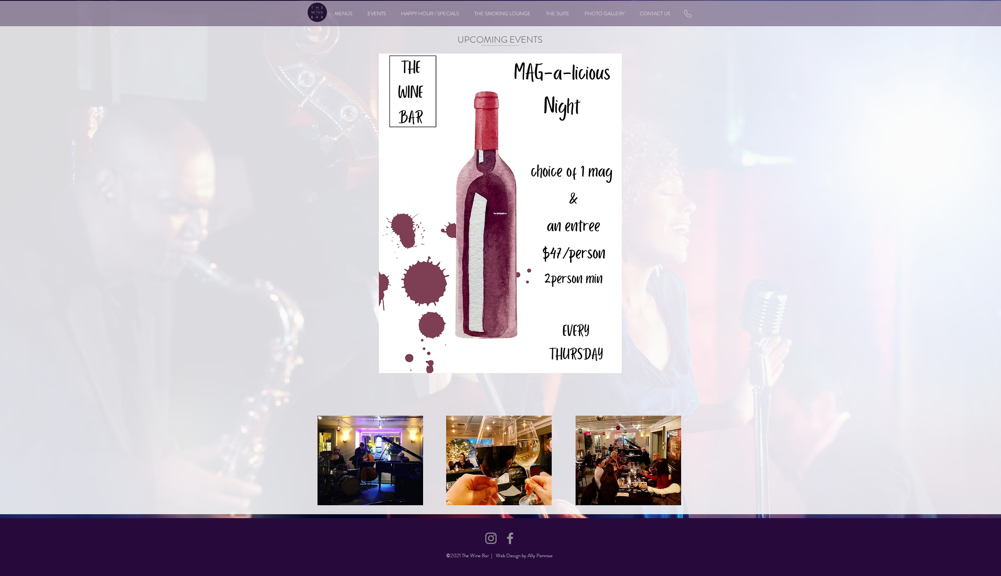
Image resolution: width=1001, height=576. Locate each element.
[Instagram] (491, 538)
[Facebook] (510, 538)
